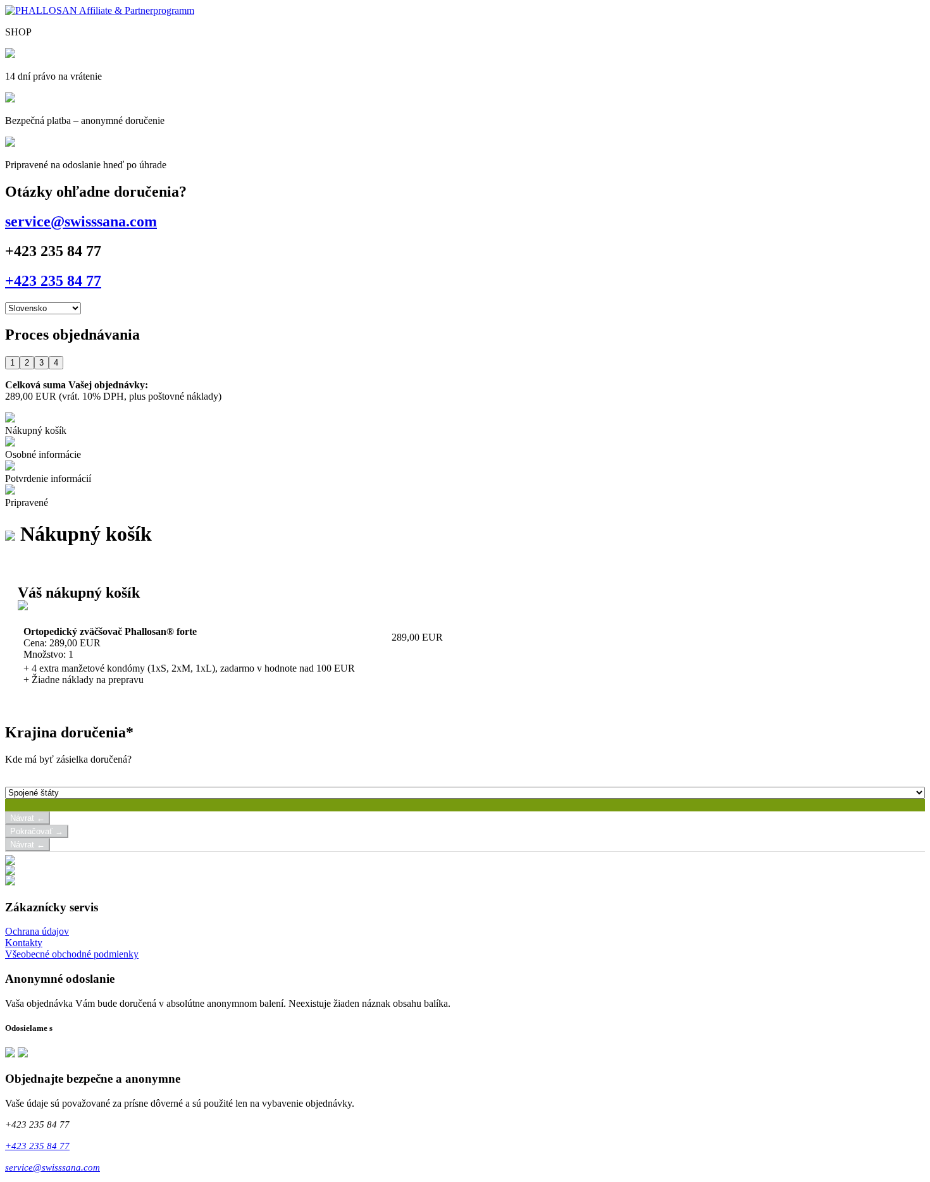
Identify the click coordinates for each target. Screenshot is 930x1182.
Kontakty (23, 942)
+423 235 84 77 (53, 281)
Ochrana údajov (37, 931)
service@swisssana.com (81, 221)
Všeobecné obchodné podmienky (72, 954)
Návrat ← (27, 818)
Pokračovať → (36, 831)
